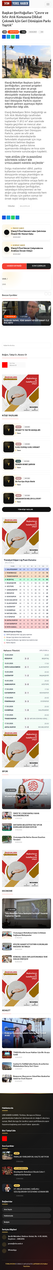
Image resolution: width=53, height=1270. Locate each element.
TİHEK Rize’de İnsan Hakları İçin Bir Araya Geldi (31, 1053)
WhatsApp (12, 1250)
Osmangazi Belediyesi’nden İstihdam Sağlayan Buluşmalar (29, 934)
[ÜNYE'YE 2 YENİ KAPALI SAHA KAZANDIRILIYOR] (7, 815)
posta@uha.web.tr (15, 1243)
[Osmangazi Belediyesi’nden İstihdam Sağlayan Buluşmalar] (7, 935)
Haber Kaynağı (14, 266)
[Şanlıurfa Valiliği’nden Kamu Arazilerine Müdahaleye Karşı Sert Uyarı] (7, 1066)
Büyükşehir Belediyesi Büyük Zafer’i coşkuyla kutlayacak (29, 1173)
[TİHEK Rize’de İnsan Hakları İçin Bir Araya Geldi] (7, 1054)
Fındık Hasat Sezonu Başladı (17, 913)
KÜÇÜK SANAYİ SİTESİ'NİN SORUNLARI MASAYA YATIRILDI (30, 945)
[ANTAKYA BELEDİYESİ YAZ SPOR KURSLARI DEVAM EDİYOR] (7, 827)
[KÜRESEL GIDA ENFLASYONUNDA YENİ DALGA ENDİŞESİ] (7, 959)
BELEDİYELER (14, 32)
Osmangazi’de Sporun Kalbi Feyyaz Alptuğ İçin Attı (25, 795)
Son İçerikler (39, 266)
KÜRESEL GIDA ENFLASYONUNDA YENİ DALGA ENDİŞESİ (30, 958)
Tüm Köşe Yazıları (25, 509)
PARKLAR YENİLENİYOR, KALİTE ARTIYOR (31, 1157)
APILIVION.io (9, 562)
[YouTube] (4, 365)
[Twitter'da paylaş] (8, 37)
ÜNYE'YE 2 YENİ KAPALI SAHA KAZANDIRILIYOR (26, 814)
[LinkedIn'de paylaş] (17, 37)
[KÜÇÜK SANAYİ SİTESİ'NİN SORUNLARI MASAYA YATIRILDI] (7, 946)
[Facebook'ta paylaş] (4, 37)
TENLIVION (10, 1264)
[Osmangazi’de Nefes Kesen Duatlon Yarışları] (7, 839)
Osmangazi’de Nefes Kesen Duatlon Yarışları (29, 838)
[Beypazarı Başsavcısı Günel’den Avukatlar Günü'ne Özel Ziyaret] (7, 1078)
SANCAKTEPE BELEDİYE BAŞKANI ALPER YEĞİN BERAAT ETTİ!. (26, 1034)
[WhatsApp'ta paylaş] (13, 37)
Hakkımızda (8, 1215)
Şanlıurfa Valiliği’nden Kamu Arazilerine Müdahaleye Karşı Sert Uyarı (31, 1065)
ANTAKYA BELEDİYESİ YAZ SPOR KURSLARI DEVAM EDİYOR (27, 826)
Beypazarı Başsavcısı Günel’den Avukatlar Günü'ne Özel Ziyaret (31, 1077)
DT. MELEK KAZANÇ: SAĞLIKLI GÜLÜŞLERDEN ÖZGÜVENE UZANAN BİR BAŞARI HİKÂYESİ (31, 1192)
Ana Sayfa (8, 1209)
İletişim (7, 1222)
